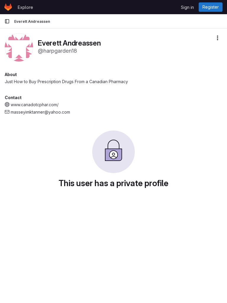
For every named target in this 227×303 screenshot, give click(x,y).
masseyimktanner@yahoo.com (40, 112)
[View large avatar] (19, 46)
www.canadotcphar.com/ (35, 104)
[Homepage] (8, 7)
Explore (25, 7)
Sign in (187, 7)
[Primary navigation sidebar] (7, 21)
